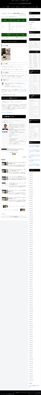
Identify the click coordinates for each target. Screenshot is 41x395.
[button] (39, 15)
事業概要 (30, 383)
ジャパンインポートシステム (35, 132)
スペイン (32, 77)
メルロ (35, 102)
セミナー (35, 48)
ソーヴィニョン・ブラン (5, 150)
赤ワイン (32, 54)
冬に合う (32, 58)
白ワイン (14, 150)
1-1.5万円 (32, 62)
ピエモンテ (37, 80)
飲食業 (38, 44)
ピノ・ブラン (10, 150)
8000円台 (37, 62)
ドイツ (38, 81)
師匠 (30, 47)
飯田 (38, 125)
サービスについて (33, 44)
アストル (37, 136)
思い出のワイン (25, 392)
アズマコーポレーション (33, 125)
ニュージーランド (32, 88)
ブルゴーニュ (37, 77)
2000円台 (32, 55)
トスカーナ (32, 80)
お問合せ (30, 385)
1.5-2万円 (32, 66)
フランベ (33, 47)
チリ (35, 81)
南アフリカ (32, 85)
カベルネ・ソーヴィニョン (35, 103)
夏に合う (37, 58)
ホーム (15, 392)
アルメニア (32, 92)
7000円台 (32, 63)
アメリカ (31, 81)
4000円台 (32, 59)
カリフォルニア (37, 85)
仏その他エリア (32, 76)
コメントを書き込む (14, 216)
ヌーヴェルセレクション (35, 128)
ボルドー (38, 76)
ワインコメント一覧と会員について (7, 112)
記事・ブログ (29, 392)
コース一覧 (20, 392)
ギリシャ (38, 88)
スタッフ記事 (38, 47)
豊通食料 (17, 150)
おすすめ (32, 43)
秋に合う (37, 59)
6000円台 (37, 63)
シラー (38, 106)
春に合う (37, 55)
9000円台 (37, 66)
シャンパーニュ (37, 92)
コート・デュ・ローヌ (35, 84)
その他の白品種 (35, 99)
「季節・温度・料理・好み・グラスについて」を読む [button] (8, 94)
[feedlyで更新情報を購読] (13, 154)
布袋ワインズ (32, 136)
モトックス (35, 124)
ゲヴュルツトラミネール (35, 114)
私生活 (37, 43)
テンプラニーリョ (35, 110)
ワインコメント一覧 (34, 392)
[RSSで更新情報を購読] (15, 154)
